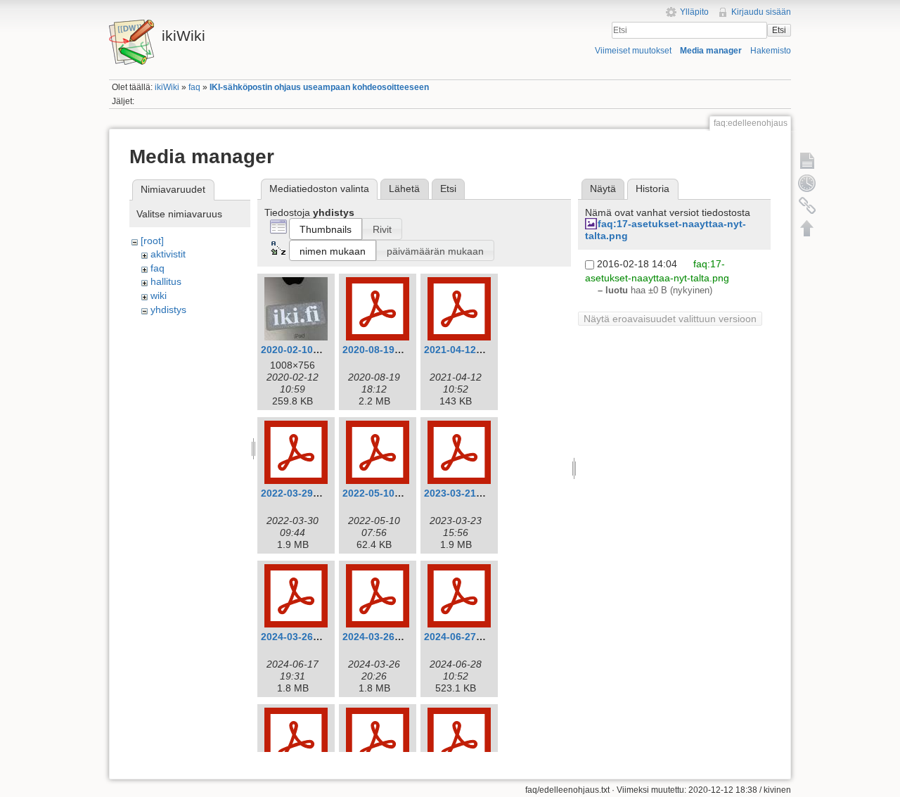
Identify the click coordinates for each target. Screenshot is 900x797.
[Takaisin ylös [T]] (807, 228)
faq (194, 87)
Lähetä (404, 188)
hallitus (165, 281)
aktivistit (168, 254)
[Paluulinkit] (807, 205)
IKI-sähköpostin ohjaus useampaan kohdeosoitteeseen (319, 87)
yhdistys (168, 309)
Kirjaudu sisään (761, 12)
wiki (158, 295)
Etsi (779, 30)
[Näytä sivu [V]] (807, 160)
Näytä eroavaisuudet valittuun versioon (670, 318)
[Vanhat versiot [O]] (807, 183)
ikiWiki (167, 87)
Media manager (711, 51)
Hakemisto (770, 51)
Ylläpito (694, 12)
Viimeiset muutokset (633, 51)
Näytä (603, 188)
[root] (152, 240)
